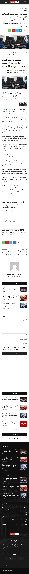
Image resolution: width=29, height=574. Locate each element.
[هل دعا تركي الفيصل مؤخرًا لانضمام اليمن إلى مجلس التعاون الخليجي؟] (23, 424)
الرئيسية (25, 7)
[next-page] (3, 311)
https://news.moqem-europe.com (14, 276)
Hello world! (5, 438)
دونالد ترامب (14, 119)
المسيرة (7, 230)
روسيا (3, 109)
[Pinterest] (13, 30)
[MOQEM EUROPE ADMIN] (4, 23)
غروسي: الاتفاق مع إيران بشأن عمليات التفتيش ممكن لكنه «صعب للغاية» (11, 305)
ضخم (11, 232)
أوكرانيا (12, 230)
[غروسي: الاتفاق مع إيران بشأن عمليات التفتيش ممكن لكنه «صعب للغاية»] (23, 305)
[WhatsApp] (9, 30)
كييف (3, 156)
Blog (22, 7)
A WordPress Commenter (16, 438)
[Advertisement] (14, 374)
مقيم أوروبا (4, 214)
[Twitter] (17, 30)
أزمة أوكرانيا (17, 230)
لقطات (3, 232)
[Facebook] (20, 30)
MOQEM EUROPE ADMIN (10, 23)
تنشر (25, 232)
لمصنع (7, 234)
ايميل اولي (4, 565)
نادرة (3, 234)
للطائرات (11, 234)
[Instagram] (10, 558)
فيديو (7, 232)
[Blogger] (22, 558)
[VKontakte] (6, 558)
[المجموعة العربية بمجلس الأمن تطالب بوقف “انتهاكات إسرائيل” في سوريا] (23, 289)
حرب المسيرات (20, 232)
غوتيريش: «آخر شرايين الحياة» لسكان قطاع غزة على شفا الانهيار (7, 252)
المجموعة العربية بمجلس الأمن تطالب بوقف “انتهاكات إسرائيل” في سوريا (11, 289)
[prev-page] (5, 311)
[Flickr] (14, 558)
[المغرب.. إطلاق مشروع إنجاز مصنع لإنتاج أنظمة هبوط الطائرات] (23, 298)
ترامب (3, 230)
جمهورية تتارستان (6, 144)
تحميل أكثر (15, 429)
